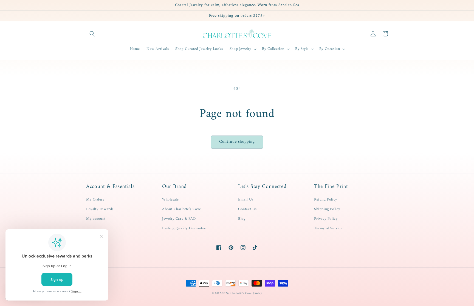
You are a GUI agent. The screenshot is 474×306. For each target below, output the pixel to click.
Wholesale (170, 199)
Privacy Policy (325, 218)
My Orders (95, 199)
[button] (92, 34)
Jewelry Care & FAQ (179, 218)
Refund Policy (325, 199)
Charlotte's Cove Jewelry (246, 293)
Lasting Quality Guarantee (184, 228)
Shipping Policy (327, 209)
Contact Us (247, 209)
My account (96, 218)
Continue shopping (237, 141)
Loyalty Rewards (100, 209)
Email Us (245, 199)
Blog (241, 218)
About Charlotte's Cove (181, 209)
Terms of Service (328, 228)
